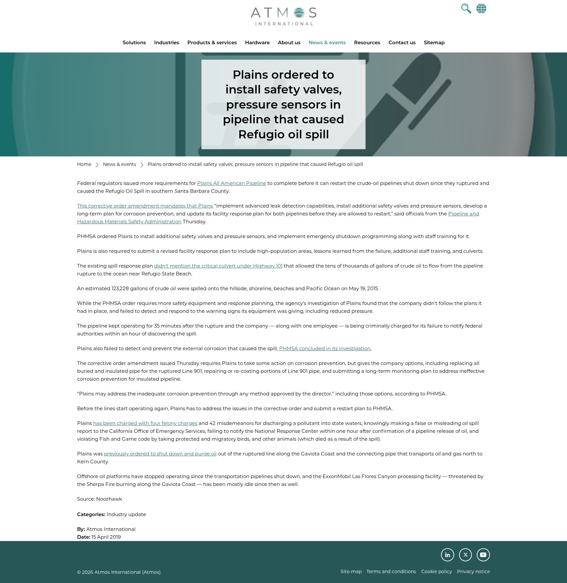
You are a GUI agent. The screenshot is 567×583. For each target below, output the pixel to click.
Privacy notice (473, 571)
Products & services (212, 42)
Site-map (351, 571)
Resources (367, 42)
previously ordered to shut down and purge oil (160, 454)
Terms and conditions (391, 571)
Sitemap (434, 42)
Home (84, 164)
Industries (166, 42)
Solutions (134, 42)
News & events (327, 42)
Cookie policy (436, 571)
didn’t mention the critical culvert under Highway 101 (218, 266)
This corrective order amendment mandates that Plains (145, 206)
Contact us (402, 42)
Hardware (257, 42)
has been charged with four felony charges (145, 423)
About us (289, 42)
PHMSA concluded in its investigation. (325, 348)
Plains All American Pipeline (231, 183)
